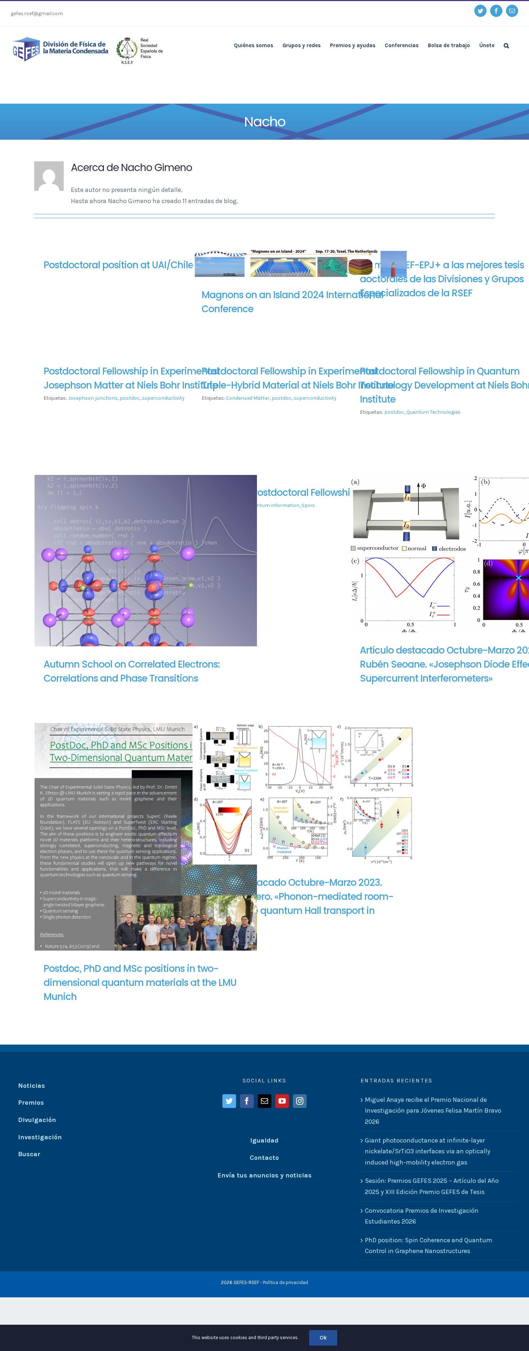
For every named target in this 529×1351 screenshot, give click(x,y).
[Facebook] (247, 1101)
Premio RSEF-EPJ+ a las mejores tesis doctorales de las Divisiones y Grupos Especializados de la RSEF (442, 279)
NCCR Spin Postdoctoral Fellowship (279, 492)
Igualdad (264, 1140)
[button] (506, 45)
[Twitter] (229, 1101)
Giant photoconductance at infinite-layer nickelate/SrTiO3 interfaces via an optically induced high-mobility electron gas (427, 1151)
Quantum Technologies (433, 412)
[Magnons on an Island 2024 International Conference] (304, 270)
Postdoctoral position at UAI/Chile (118, 265)
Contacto (264, 1158)
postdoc (130, 398)
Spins (308, 505)
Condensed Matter (248, 398)
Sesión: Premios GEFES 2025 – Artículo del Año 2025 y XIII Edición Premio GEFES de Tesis (432, 1186)
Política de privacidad (285, 1282)
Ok (323, 1337)
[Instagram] (300, 1101)
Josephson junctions (93, 398)
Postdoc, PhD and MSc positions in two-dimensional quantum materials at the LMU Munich (140, 982)
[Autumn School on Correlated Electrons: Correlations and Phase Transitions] (146, 586)
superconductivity (163, 398)
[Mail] (264, 1101)
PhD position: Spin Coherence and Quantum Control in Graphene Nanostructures (428, 1245)
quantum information (273, 505)
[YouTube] (282, 1101)
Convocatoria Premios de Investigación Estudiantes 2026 (422, 1216)
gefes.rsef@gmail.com (37, 13)
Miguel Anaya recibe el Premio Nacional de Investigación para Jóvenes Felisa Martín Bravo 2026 (433, 1111)
